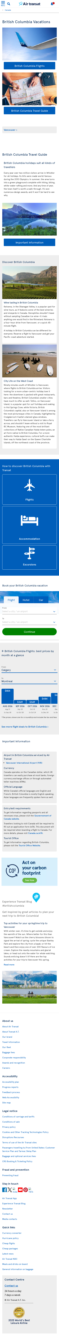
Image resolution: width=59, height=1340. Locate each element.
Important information (29, 242)
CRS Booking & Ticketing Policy (17, 1161)
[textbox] (29, 610)
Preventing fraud (10, 1175)
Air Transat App (9, 1198)
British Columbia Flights (29, 66)
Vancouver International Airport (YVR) (24, 762)
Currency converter (11, 1233)
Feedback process (11, 1092)
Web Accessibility (10, 1097)
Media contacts (9, 1219)
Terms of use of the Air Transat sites (19, 1142)
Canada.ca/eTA (35, 833)
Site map (6, 1102)
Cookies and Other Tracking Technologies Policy (25, 1132)
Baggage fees (8, 1052)
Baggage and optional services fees (19, 1156)
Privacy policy (8, 1126)
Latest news (7, 1253)
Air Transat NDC (9, 1258)
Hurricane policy (10, 1238)
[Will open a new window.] (4, 1190)
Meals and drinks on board (15, 1264)
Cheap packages (10, 1248)
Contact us (7, 1213)
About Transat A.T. (10, 1031)
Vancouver (9, 129)
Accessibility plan (10, 1081)
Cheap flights (8, 1243)
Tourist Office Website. (30, 845)
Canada (8, 10)
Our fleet (6, 1047)
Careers (6, 1067)
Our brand (7, 1036)
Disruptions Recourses (13, 1137)
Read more (9, 964)
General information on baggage (17, 1269)
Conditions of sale (11, 1121)
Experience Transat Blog (13, 1203)
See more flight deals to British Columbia (24, 726)
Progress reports (10, 1087)
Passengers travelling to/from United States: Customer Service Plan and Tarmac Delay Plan (28, 1149)
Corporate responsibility (14, 1057)
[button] (11, 599)
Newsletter (7, 1208)
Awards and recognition (13, 1062)
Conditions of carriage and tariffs (18, 1116)
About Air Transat (10, 1026)
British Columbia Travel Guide (29, 110)
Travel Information (11, 1042)
